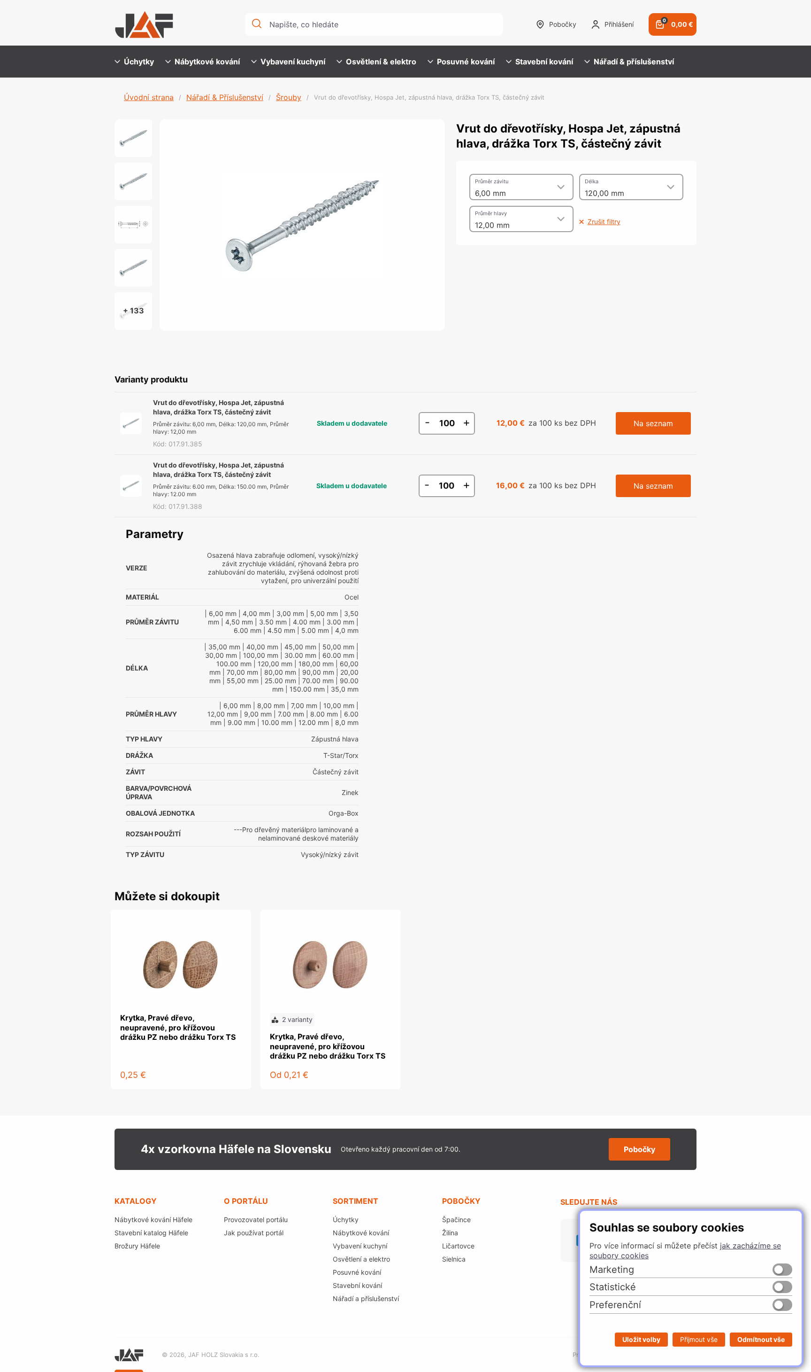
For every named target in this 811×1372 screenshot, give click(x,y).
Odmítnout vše (761, 1339)
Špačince (456, 1220)
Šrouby (288, 97)
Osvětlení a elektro (361, 1259)
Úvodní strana (149, 97)
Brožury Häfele (137, 1246)
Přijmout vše (699, 1339)
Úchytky (139, 61)
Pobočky (562, 24)
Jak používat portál (253, 1233)
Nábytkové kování (207, 61)
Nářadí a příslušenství (366, 1298)
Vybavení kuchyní (292, 61)
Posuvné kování (466, 61)
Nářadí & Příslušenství (224, 97)
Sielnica (454, 1259)
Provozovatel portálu (256, 1220)
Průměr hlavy (491, 213)
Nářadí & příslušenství (634, 61)
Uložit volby (641, 1339)
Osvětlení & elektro (381, 61)
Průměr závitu (491, 181)
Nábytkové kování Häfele (153, 1220)
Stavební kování (544, 61)
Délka (591, 181)
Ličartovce (458, 1246)
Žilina (450, 1233)
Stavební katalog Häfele (151, 1233)
